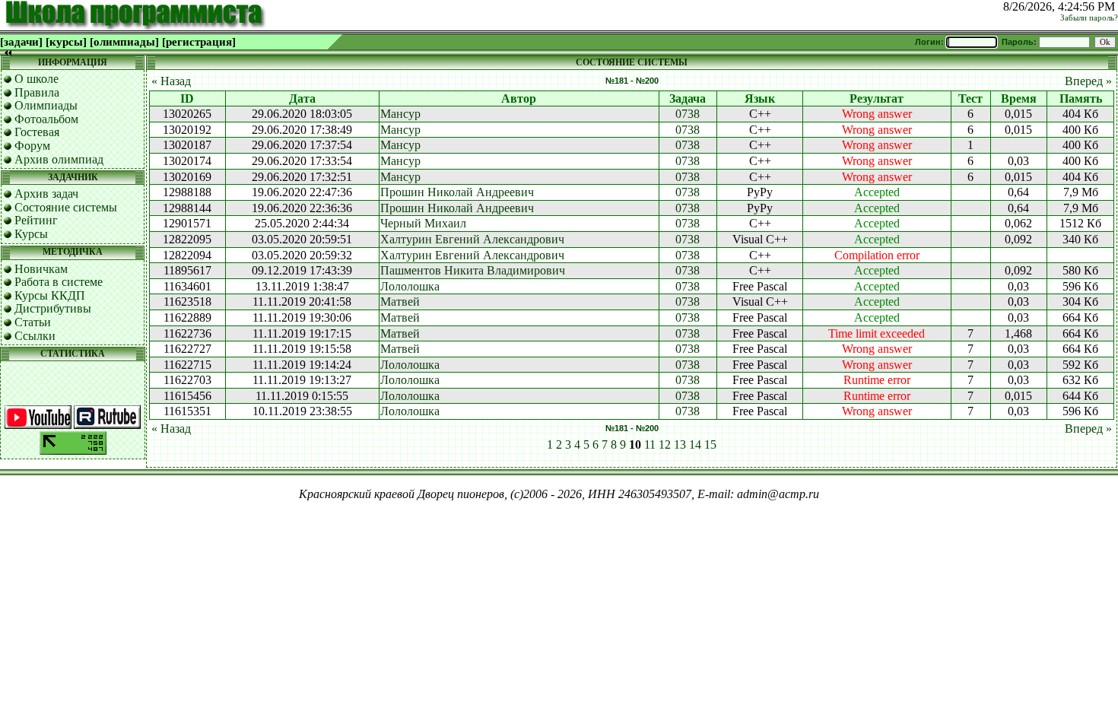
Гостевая (36, 131)
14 (695, 444)
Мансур (400, 113)
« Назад (171, 81)
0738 (687, 113)
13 (680, 444)
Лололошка (410, 286)
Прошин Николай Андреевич (457, 192)
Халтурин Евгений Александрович (472, 239)
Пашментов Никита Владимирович (472, 270)
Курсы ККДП (49, 295)
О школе (36, 78)
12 (665, 444)
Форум (32, 145)
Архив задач (46, 193)
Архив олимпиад (58, 159)
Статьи (32, 322)
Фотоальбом (46, 119)
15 (710, 444)
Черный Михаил (423, 223)
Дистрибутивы (52, 308)
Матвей (400, 301)
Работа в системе (58, 281)
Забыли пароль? (1089, 18)
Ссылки (35, 335)
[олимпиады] (124, 42)
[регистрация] (199, 42)
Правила (36, 92)
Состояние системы (65, 207)
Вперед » (1088, 81)
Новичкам (41, 268)
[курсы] (66, 42)
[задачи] (21, 42)
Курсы (31, 233)
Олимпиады (46, 105)
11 (650, 444)
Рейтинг (36, 220)
